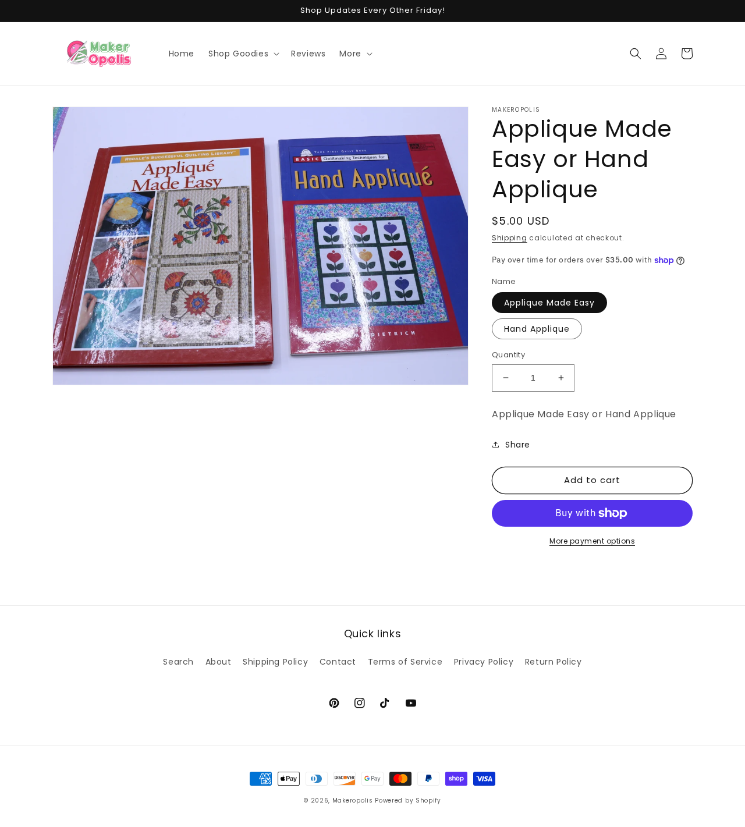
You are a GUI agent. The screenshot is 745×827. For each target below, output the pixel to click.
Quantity (508, 354)
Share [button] (517, 444)
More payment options (592, 541)
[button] (242, 53)
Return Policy (553, 662)
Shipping (509, 238)
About (218, 662)
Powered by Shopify (408, 800)
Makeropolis (352, 800)
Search (178, 662)
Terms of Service (405, 662)
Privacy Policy (483, 662)
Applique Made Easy (549, 302)
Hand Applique (537, 329)
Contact (338, 662)
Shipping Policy (275, 662)
